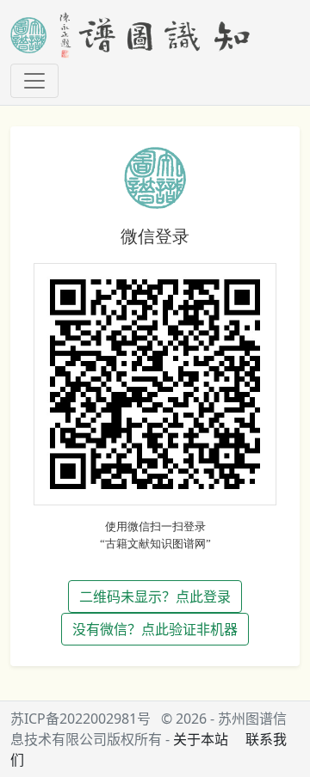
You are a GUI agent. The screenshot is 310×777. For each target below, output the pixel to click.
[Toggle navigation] (34, 81)
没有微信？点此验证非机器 (155, 629)
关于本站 (200, 739)
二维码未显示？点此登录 (155, 596)
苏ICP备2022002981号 (80, 718)
